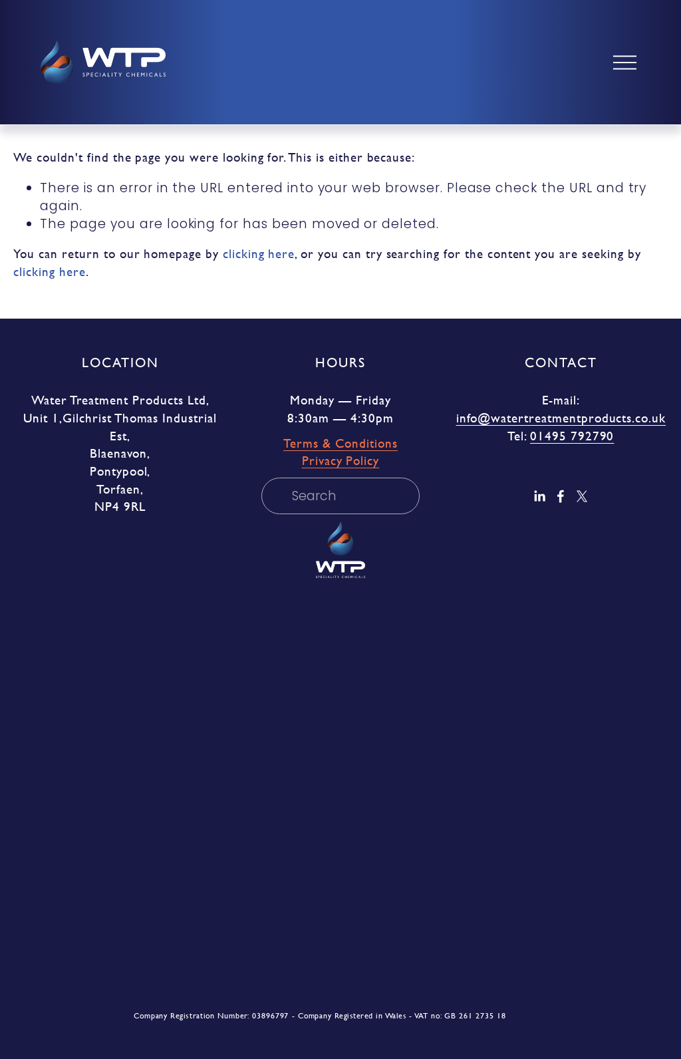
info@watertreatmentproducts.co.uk (561, 418)
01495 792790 (572, 436)
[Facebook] (560, 496)
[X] (582, 496)
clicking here (259, 254)
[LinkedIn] (539, 496)
